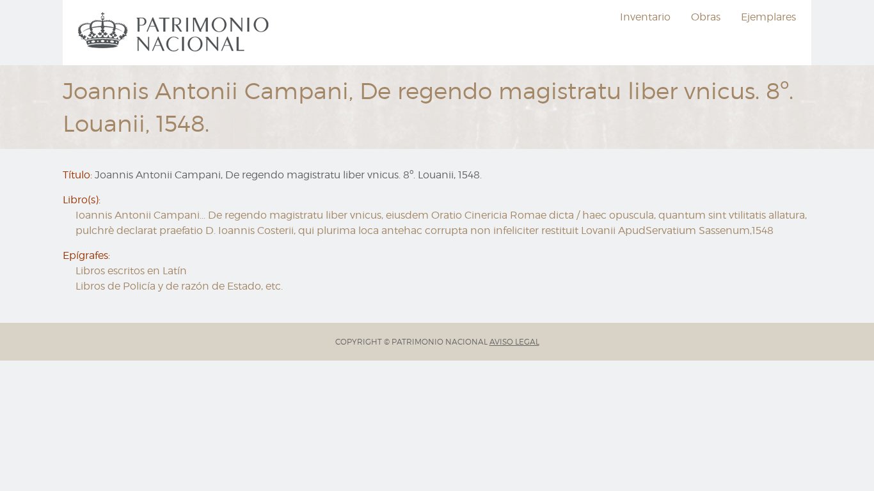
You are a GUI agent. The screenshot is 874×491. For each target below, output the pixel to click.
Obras (705, 17)
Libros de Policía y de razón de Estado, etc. (179, 286)
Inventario (645, 17)
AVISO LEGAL (514, 342)
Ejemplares (768, 17)
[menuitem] (175, 32)
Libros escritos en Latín (131, 271)
